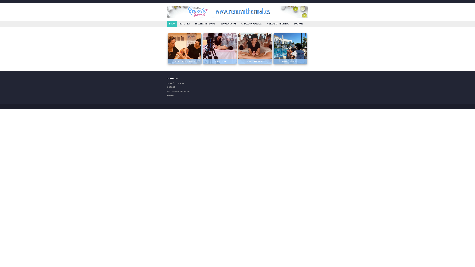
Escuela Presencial (205, 23)
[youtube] (173, 95)
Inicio (172, 23)
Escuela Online (228, 23)
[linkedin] (171, 95)
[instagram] (169, 95)
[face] (167, 95)
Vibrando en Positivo (278, 23)
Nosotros (185, 23)
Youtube (298, 23)
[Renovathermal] (237, 12)
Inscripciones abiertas (175, 83)
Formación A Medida (251, 23)
